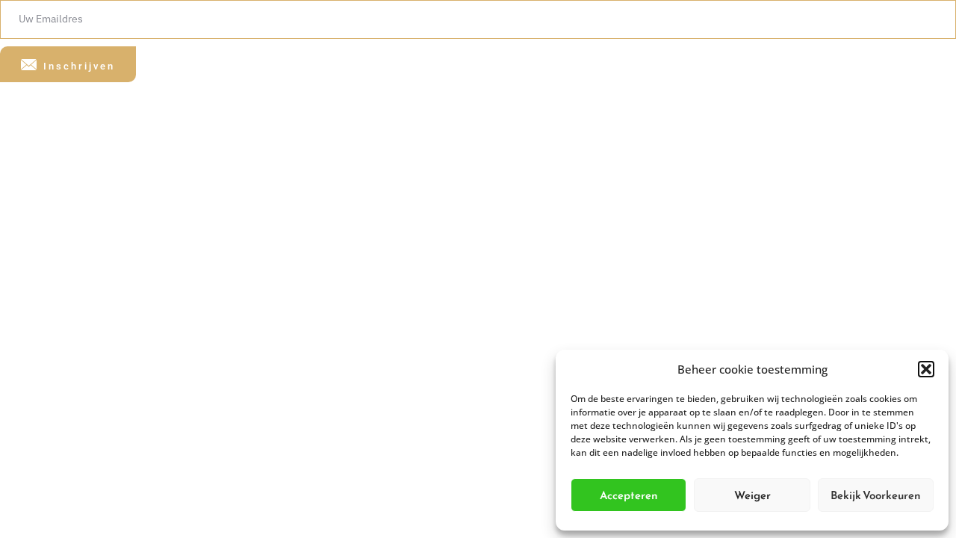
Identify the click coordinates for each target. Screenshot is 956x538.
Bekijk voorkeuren (876, 495)
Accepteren (629, 495)
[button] (926, 369)
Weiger (752, 495)
